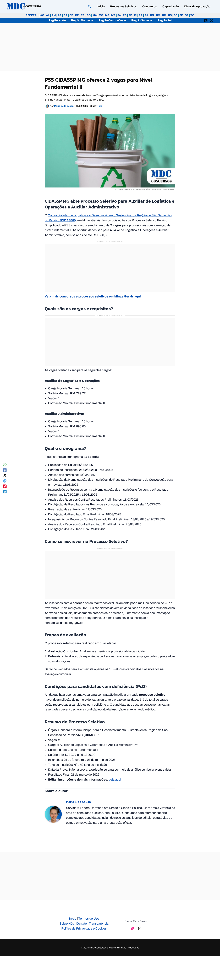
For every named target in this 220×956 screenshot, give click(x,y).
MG (101, 15)
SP (186, 15)
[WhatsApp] (5, 464)
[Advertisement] (110, 47)
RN (152, 15)
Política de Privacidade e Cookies (84, 928)
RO (158, 15)
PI (135, 15)
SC (175, 15)
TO (192, 15)
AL (48, 15)
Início (72, 918)
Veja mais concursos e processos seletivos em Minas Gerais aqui (93, 296)
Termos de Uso (88, 918)
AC (42, 15)
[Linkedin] (5, 491)
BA (65, 15)
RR (164, 15)
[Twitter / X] (211, 20)
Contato (81, 923)
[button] (89, 7)
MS (107, 15)
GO (88, 15)
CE (71, 15)
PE (130, 15)
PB (124, 15)
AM (54, 15)
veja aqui (115, 779)
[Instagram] (206, 20)
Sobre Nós (66, 923)
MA (95, 15)
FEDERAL (32, 15)
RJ (146, 15)
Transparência (98, 923)
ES (82, 15)
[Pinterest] (5, 486)
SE (181, 15)
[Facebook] (5, 470)
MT (113, 15)
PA (119, 15)
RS (170, 15)
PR (140, 15)
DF (77, 15)
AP (59, 15)
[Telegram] (5, 481)
